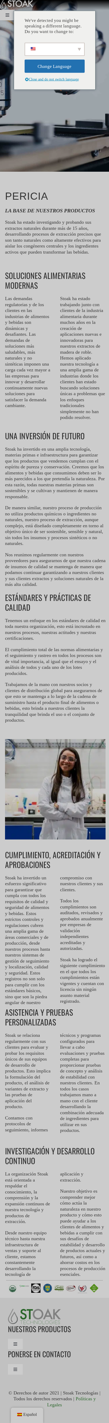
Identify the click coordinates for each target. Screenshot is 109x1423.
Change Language (54, 66)
